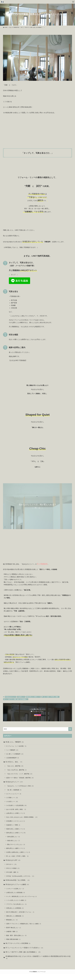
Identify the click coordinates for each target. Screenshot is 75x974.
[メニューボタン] (73, 2)
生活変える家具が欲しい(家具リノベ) (18, 852)
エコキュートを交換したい (15, 888)
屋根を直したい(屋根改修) (15, 916)
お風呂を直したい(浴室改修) (15, 892)
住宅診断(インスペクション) (15, 821)
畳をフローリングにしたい (16, 844)
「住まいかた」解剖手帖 (14, 766)
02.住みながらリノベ (10, 696)
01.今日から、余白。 (14, 762)
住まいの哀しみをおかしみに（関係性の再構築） (21, 817)
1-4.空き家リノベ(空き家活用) (16, 805)
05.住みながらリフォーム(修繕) (17, 884)
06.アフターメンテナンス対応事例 (18, 943)
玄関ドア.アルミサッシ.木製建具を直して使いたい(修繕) (23, 923)
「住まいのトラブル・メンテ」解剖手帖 (19, 774)
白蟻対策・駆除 (11, 931)
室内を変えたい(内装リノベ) (33, 696)
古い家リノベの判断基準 (14, 754)
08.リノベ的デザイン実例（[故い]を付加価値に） (16, 699)
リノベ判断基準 (12, 750)
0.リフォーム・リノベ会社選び (16, 746)
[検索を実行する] (70, 729)
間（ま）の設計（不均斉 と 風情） (50, 696)
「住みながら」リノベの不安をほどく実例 (19, 786)
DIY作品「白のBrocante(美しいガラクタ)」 (20, 876)
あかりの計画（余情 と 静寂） (16, 809)
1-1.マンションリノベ (13, 793)
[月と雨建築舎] (2, 2)
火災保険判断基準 (12, 757)
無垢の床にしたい (13, 840)
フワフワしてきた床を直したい (16, 904)
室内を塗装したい (13, 836)
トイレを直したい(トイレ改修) (16, 900)
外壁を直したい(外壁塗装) (15, 908)
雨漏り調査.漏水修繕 (13, 939)
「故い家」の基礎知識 (13, 790)
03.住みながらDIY (13, 860)
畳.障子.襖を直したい (13, 927)
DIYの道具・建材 (12, 872)
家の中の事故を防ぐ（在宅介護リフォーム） (20, 912)
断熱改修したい (11, 919)
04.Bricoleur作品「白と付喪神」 (17, 880)
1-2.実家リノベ (12, 797)
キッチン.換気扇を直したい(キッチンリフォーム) (21, 896)
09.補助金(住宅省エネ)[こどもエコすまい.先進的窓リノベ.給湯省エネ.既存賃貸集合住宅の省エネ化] (38, 957)
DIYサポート (11, 864)
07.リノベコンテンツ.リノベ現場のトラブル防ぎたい (24, 947)
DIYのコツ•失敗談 (12, 868)
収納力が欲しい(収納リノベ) (15, 829)
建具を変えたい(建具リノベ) (15, 848)
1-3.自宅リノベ (21, 696)
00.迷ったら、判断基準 (15, 742)
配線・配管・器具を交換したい (16, 935)
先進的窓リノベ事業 (13, 825)
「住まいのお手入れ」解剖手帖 (16, 770)
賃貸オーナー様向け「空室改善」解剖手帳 (19, 777)
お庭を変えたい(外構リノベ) (15, 813)
